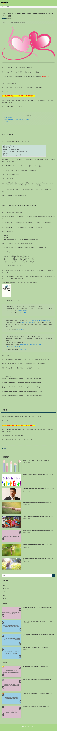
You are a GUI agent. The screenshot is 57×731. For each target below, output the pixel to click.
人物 (4, 18)
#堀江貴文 (38, 344)
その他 (6, 591)
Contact (23, 726)
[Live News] (5, 3)
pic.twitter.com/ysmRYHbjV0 (13, 346)
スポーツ (6, 588)
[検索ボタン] (48, 3)
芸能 (5, 598)
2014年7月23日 (20, 329)
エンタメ (6, 585)
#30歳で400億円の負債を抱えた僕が (40, 320)
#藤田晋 (25, 310)
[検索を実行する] (53, 575)
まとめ (6, 121)
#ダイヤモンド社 (30, 322)
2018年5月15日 (22, 349)
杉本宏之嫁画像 (8, 117)
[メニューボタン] (54, 3)
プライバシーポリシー (30, 726)
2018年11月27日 (22, 313)
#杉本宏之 (20, 310)
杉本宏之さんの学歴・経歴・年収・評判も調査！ (17, 119)
